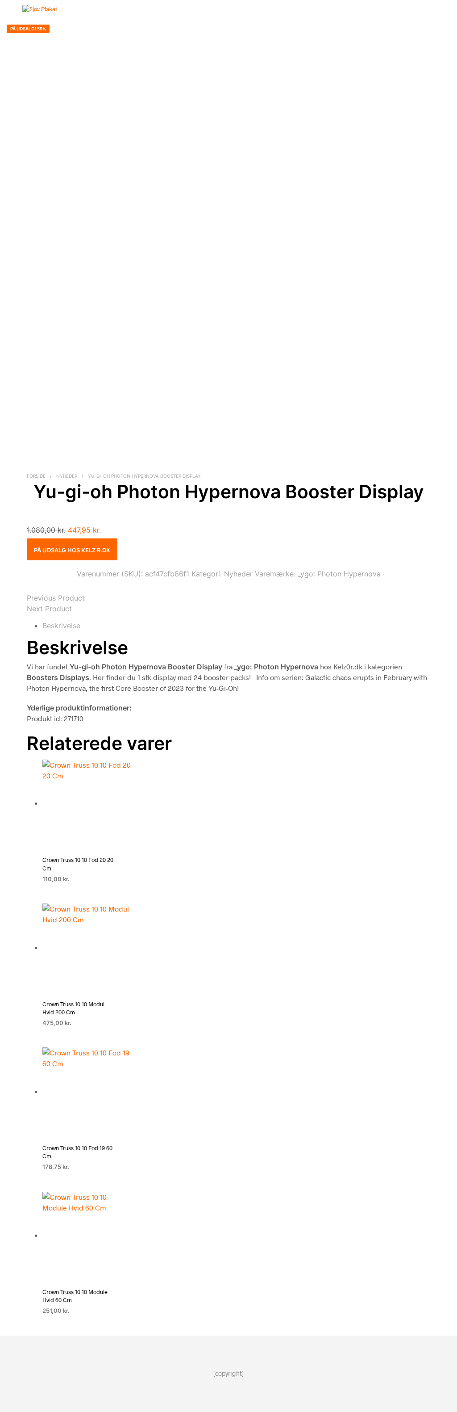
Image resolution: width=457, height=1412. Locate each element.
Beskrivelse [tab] (61, 625)
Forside (36, 476)
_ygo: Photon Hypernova (339, 573)
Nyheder (66, 476)
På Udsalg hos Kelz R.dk (72, 550)
